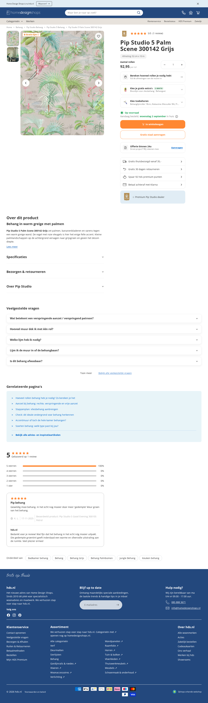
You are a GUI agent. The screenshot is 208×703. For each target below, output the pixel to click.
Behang (19, 27)
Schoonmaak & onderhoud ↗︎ (120, 672)
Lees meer (12, 246)
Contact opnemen (16, 632)
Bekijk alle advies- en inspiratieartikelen (38, 434)
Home (9, 27)
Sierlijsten (55, 654)
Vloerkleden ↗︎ (112, 659)
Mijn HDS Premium (16, 659)
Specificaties (16, 257)
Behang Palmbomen (102, 558)
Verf (52, 645)
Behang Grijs (77, 558)
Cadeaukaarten (186, 646)
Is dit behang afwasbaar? (26, 361)
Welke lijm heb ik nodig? (25, 340)
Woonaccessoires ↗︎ (61, 672)
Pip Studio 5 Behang (56, 27)
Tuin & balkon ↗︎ (114, 654)
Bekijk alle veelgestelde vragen (115, 373)
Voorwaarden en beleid (35, 691)
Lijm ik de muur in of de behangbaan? (34, 350)
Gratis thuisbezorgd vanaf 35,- (144, 161)
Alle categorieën (59, 641)
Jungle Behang (127, 558)
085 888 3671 (178, 602)
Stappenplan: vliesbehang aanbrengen (37, 409)
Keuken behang (150, 558)
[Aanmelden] (118, 605)
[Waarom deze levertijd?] (176, 116)
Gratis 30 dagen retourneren (144, 169)
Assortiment (59, 627)
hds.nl (18, 691)
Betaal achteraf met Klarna (143, 184)
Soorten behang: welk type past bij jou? (37, 425)
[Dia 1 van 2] (13, 38)
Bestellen (11, 655)
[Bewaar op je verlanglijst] (98, 36)
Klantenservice (17, 627)
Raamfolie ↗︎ (111, 645)
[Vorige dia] (25, 83)
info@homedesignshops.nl (186, 608)
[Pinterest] (20, 615)
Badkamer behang (38, 558)
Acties (181, 637)
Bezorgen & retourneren (26, 271)
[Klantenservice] (183, 12)
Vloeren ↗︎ (55, 667)
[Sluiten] (198, 3)
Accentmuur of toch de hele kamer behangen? (41, 420)
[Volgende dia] (98, 83)
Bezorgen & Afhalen (17, 641)
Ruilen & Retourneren (18, 646)
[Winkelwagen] (198, 12)
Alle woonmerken (187, 632)
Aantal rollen (127, 62)
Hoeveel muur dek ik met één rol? (31, 329)
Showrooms (184, 659)
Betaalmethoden (15, 650)
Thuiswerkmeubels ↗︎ (116, 663)
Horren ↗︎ (110, 650)
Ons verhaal (184, 650)
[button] (146, 33)
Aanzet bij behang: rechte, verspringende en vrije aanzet (47, 403)
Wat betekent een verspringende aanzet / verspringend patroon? (52, 318)
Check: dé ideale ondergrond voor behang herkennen (45, 414)
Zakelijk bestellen (187, 641)
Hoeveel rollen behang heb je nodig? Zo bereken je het (45, 398)
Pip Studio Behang (34, 27)
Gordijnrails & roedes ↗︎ (63, 663)
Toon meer (86, 373)
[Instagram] (14, 615)
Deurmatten (57, 650)
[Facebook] (8, 615)
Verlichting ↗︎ (57, 676)
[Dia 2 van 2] (13, 54)
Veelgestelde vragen (17, 637)
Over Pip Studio (19, 286)
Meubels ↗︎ (111, 667)
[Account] (190, 12)
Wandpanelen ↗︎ (114, 641)
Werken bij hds (186, 655)
